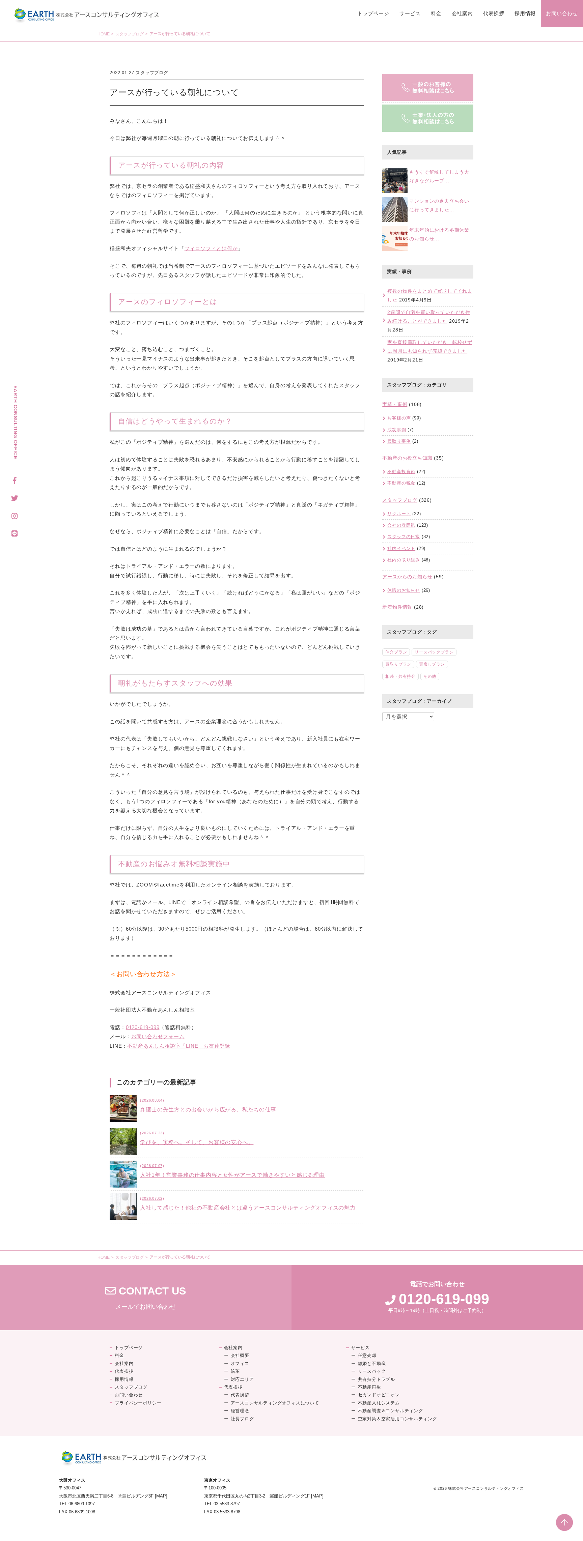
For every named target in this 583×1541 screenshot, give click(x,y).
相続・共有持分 (400, 676)
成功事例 (396, 429)
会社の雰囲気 (401, 525)
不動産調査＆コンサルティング (390, 1410)
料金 (436, 13)
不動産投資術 (401, 471)
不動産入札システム (379, 1402)
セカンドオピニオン (379, 1394)
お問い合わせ (562, 13)
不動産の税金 (401, 483)
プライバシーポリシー (138, 1402)
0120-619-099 (143, 1027)
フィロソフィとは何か (211, 248)
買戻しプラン (432, 664)
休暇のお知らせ (403, 590)
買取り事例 (399, 441)
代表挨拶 (493, 13)
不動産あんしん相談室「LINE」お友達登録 (178, 1046)
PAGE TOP (564, 1522)
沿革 (235, 1371)
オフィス (240, 1363)
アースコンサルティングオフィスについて (275, 1402)
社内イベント (401, 548)
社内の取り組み (403, 559)
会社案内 (462, 13)
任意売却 (367, 1355)
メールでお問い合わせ (146, 1298)
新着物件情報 (397, 607)
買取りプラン (398, 664)
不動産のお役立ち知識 (407, 458)
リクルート (399, 513)
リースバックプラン (434, 652)
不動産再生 (369, 1387)
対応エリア (242, 1379)
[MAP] (161, 1496)
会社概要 (240, 1355)
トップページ (373, 13)
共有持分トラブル (376, 1379)
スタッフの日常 (403, 536)
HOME (104, 34)
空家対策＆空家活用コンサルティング (397, 1418)
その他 (429, 676)
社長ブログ (242, 1418)
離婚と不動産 (372, 1363)
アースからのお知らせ (407, 576)
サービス (410, 13)
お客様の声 (399, 417)
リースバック (372, 1371)
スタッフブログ (129, 34)
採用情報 (525, 13)
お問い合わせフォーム (158, 1036)
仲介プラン (396, 652)
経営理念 (240, 1410)
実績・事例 (394, 404)
